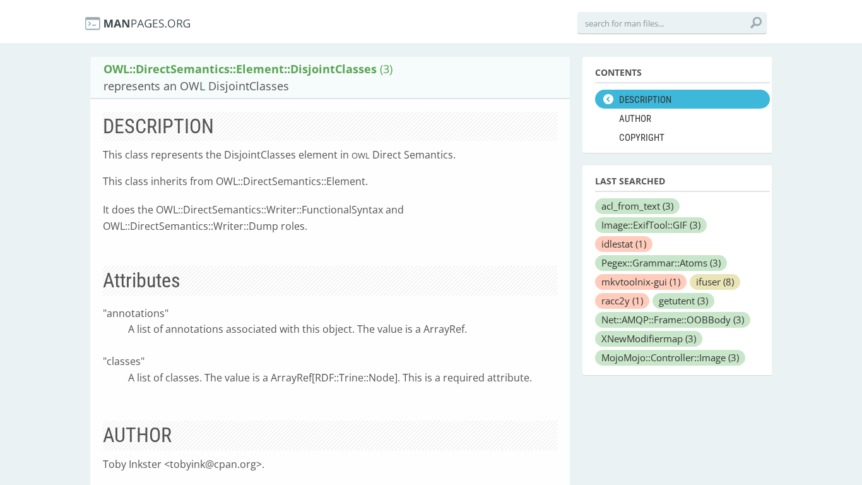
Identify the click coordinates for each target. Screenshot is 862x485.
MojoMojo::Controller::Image (670, 357)
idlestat (623, 243)
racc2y (622, 300)
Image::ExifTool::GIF (650, 225)
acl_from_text (637, 206)
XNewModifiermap (648, 338)
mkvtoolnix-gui (640, 281)
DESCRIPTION (645, 99)
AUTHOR (635, 118)
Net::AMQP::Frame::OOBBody (672, 319)
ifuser (715, 281)
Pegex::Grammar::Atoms (661, 262)
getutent (683, 300)
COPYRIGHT (641, 137)
